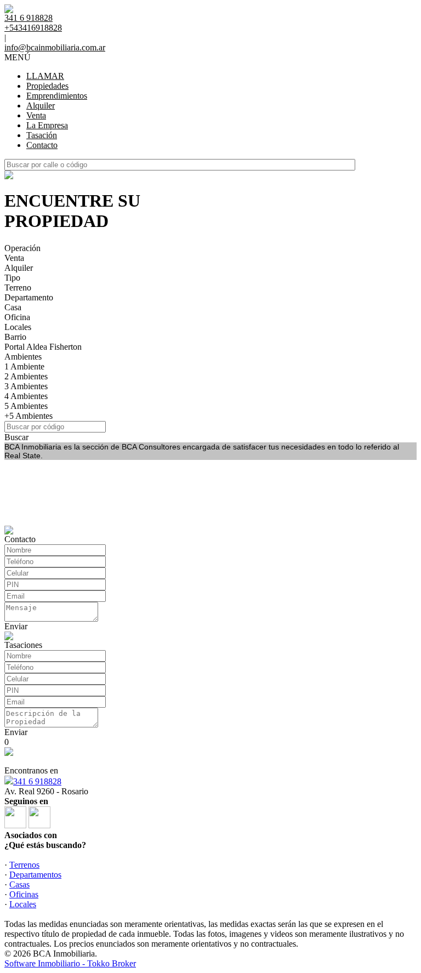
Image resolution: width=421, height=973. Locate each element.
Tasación (41, 135)
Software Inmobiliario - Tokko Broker (70, 963)
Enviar (15, 626)
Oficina (17, 317)
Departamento (28, 297)
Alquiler (40, 105)
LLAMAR (45, 76)
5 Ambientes (26, 406)
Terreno (17, 287)
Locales (17, 327)
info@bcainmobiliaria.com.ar (54, 47)
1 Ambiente (24, 366)
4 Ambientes (26, 396)
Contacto (42, 145)
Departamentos (35, 874)
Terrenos (24, 864)
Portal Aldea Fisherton (43, 346)
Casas (19, 884)
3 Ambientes (26, 386)
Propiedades (47, 85)
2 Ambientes (26, 376)
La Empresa (47, 125)
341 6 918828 (37, 781)
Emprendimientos (56, 95)
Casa (12, 307)
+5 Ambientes (28, 415)
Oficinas (23, 894)
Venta (36, 115)
